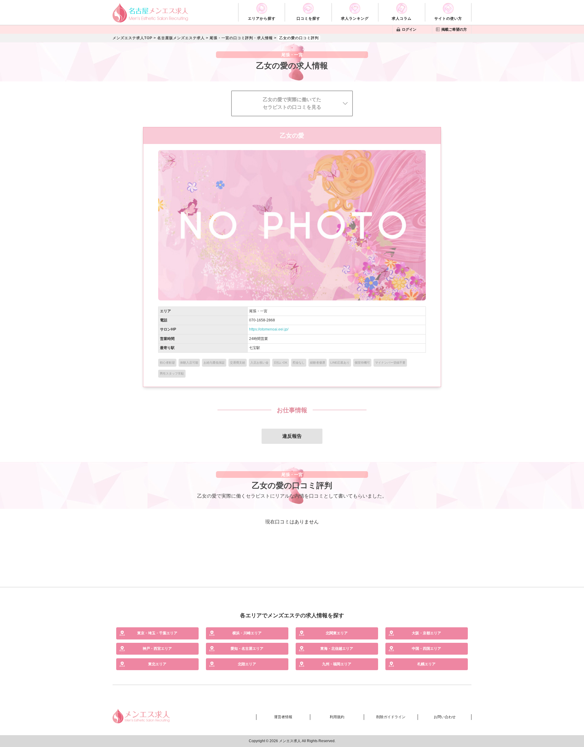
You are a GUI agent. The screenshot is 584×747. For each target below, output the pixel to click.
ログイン (409, 29)
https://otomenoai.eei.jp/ (268, 329)
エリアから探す (262, 18)
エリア (157, 633)
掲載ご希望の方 (454, 29)
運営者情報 (283, 717)
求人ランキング (355, 18)
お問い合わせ (445, 717)
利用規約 (337, 717)
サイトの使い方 (448, 18)
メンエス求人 (290, 741)
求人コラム (402, 18)
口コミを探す (308, 18)
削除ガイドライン (390, 717)
